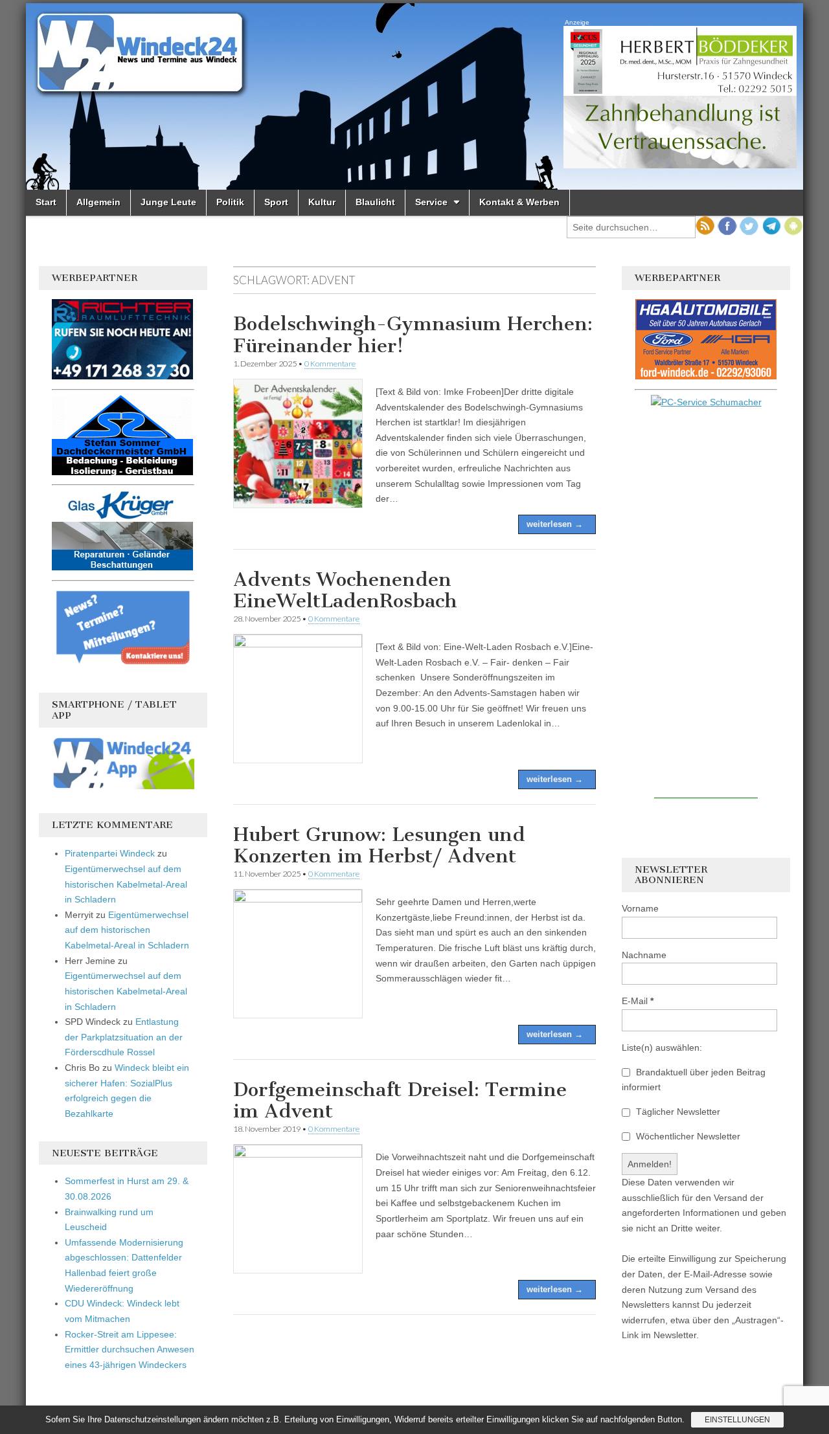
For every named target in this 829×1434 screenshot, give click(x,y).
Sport (276, 202)
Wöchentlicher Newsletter (686, 1136)
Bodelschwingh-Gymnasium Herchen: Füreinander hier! (413, 334)
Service (431, 202)
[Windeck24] (414, 96)
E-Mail (637, 1001)
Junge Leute (168, 202)
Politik (230, 202)
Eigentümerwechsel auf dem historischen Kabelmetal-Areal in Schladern (126, 884)
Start (46, 202)
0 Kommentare (330, 363)
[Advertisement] (706, 604)
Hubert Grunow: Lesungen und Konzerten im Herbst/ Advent (379, 845)
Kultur (321, 202)
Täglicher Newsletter (676, 1111)
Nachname (644, 955)
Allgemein (98, 202)
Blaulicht (375, 202)
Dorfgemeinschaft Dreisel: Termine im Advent (400, 1100)
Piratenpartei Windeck (110, 853)
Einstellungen (737, 1419)
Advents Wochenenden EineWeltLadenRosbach (345, 590)
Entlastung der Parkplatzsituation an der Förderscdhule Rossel (124, 1036)
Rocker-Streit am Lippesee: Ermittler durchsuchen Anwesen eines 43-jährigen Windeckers (129, 1349)
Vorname (640, 908)
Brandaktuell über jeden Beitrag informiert (694, 1080)
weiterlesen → (555, 524)
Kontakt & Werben (519, 202)
